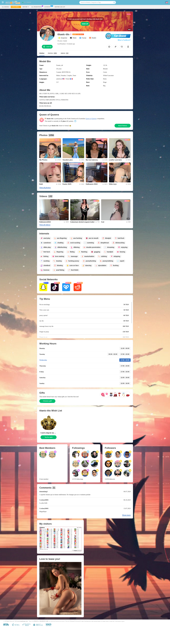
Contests (47, 7)
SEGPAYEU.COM (44, 621)
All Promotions (36, 7)
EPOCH (36, 621)
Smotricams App (60, 7)
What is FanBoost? (124, 40)
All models (5, 7)
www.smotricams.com (22, 621)
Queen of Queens (91, 118)
